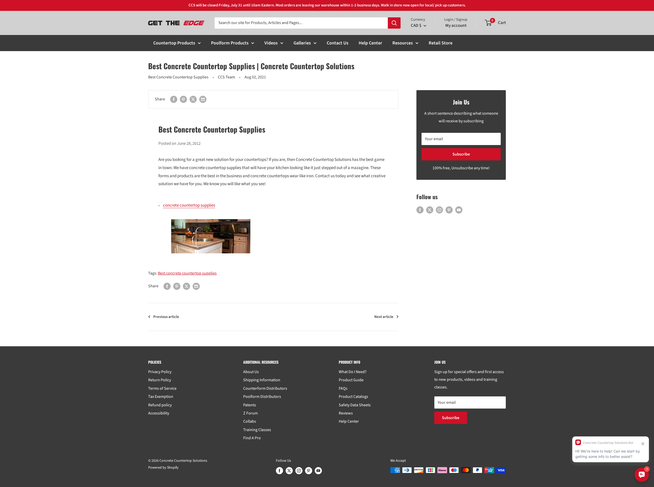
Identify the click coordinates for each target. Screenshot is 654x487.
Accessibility (158, 413)
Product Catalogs (353, 396)
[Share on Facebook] (173, 99)
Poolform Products (230, 43)
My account (455, 25)
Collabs (249, 421)
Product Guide (351, 380)
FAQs (343, 388)
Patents (249, 405)
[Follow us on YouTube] (458, 210)
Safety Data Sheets (355, 405)
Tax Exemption (160, 396)
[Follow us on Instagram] (439, 210)
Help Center (370, 43)
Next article (383, 316)
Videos (271, 43)
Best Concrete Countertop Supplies (178, 77)
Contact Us (337, 43)
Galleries (302, 43)
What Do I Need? (353, 372)
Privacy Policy (159, 372)
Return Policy (159, 380)
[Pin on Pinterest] (183, 99)
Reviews (346, 413)
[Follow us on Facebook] (420, 210)
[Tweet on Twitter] (193, 99)
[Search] (394, 23)
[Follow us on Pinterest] (449, 210)
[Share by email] (202, 99)
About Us (251, 372)
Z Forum (250, 413)
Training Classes (257, 430)
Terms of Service (162, 388)
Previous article (166, 316)
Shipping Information (261, 380)
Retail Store (440, 43)
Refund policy (160, 405)
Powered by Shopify (163, 467)
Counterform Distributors (265, 388)
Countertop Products (174, 43)
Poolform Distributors (262, 396)
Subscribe (461, 154)
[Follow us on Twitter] (429, 210)
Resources (402, 43)
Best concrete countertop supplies (187, 273)
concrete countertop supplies (189, 205)
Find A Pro (252, 438)
